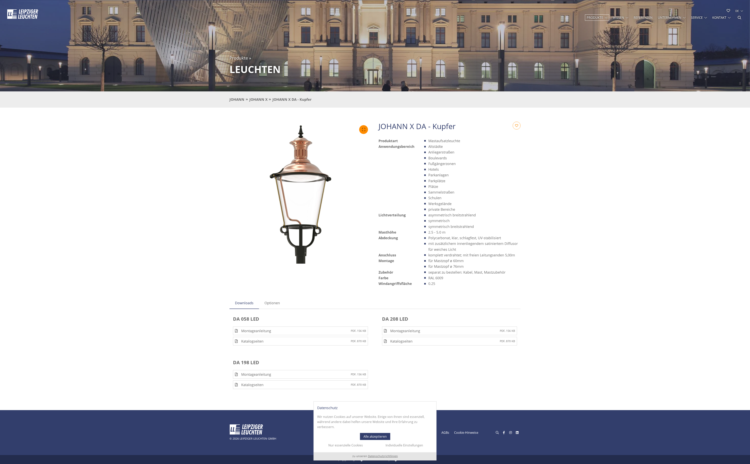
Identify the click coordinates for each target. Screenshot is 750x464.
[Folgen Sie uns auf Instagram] (510, 432)
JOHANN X (258, 99)
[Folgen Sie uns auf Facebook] (504, 432)
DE (737, 11)
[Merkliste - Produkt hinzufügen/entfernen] (517, 125)
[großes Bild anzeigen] (300, 193)
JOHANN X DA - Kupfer (292, 99)
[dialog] (375, 430)
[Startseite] (22, 14)
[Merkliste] (728, 10)
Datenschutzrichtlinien (383, 456)
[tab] (244, 303)
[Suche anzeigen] (739, 17)
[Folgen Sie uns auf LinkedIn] (517, 432)
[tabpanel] (375, 352)
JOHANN (236, 99)
